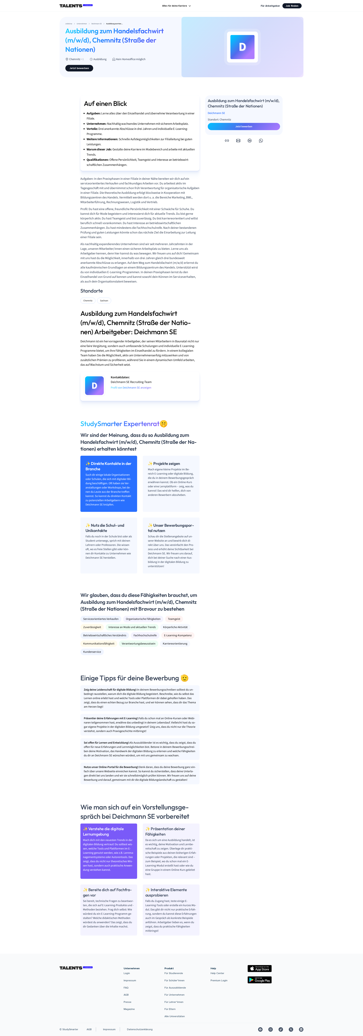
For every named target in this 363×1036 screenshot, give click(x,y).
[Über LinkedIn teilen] (249, 140)
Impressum (130, 980)
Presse (127, 1002)
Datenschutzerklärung (140, 1029)
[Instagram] (270, 1029)
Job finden (292, 5)
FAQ (126, 987)
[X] (291, 1029)
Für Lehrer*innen (173, 1002)
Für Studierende (173, 973)
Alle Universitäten (174, 1016)
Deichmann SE (216, 113)
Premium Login (219, 980)
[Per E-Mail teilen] (238, 140)
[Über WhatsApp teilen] (261, 140)
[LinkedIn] (301, 1029)
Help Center (217, 973)
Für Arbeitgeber (270, 5)
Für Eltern (170, 1009)
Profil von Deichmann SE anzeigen (131, 388)
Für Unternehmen (174, 994)
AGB (126, 994)
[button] (227, 140)
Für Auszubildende (175, 987)
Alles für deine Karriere (174, 5)
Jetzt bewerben (79, 68)
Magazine (129, 1009)
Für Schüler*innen (174, 980)
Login (127, 973)
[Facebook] (260, 1029)
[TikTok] (280, 1029)
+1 (82, 59)
